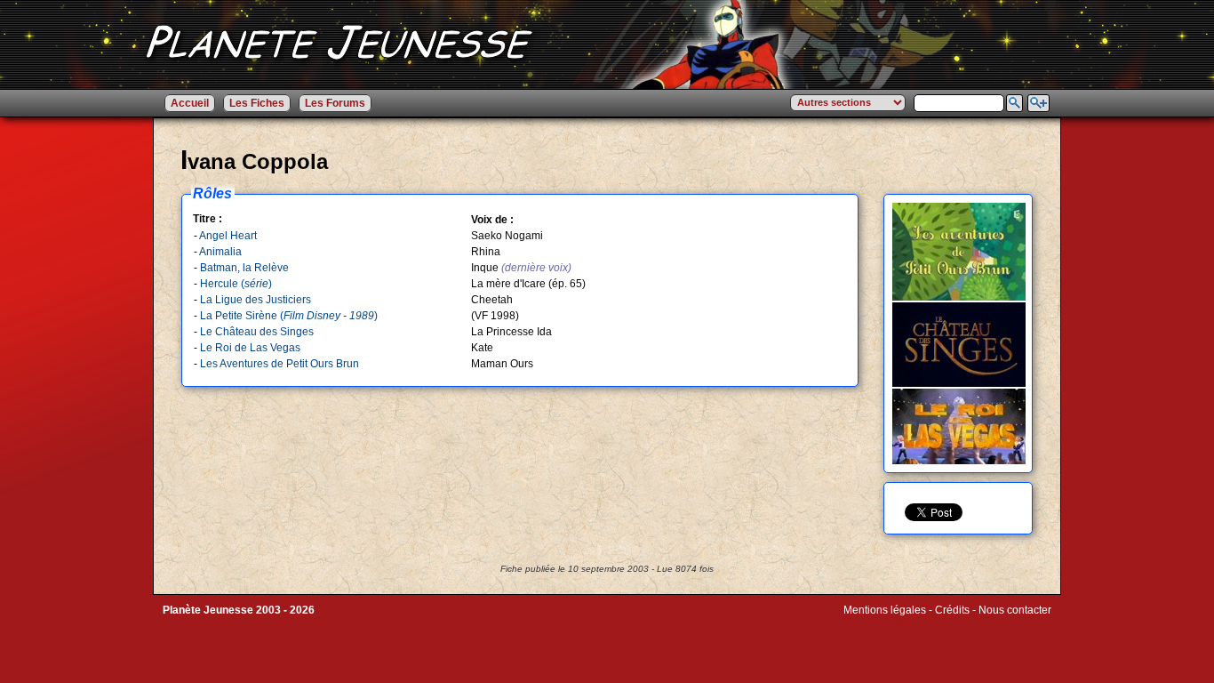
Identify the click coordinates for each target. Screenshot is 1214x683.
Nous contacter (1014, 610)
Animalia (220, 251)
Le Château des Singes (257, 331)
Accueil (190, 103)
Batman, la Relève (244, 267)
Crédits (952, 610)
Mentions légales (884, 610)
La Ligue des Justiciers (255, 299)
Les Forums (335, 103)
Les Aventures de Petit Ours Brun (279, 364)
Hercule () (236, 283)
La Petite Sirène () (289, 315)
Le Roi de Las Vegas (250, 348)
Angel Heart (228, 235)
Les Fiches (256, 103)
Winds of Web (876, 622)
